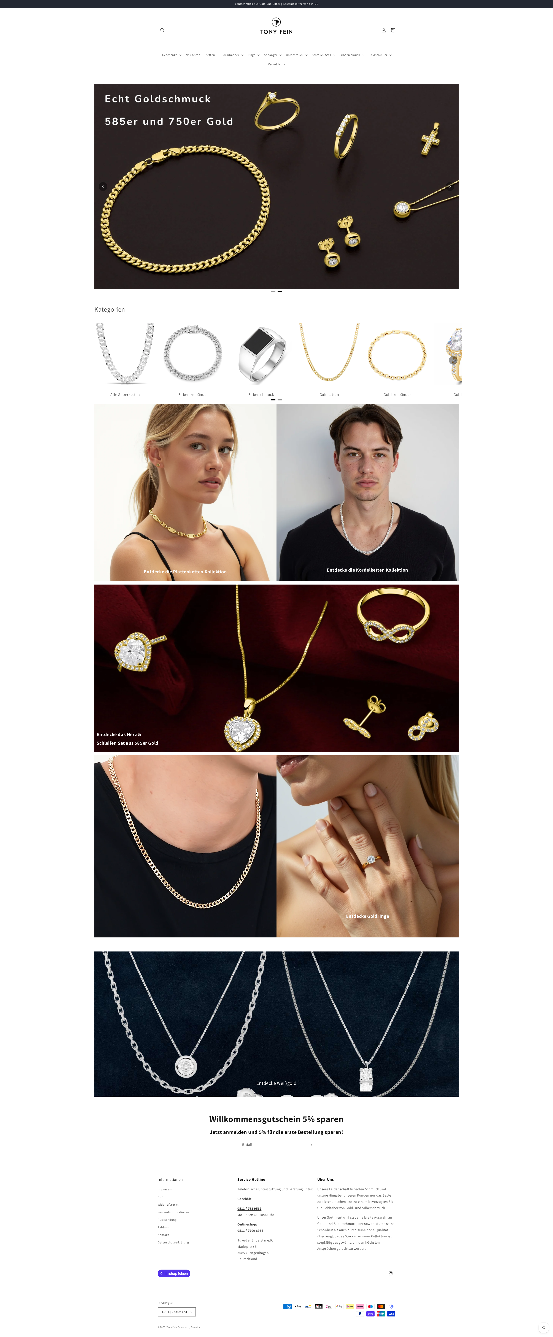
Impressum (165, 1189)
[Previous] (103, 186)
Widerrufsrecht (168, 1204)
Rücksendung (167, 1220)
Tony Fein (172, 1327)
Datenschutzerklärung (173, 1242)
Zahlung (163, 1227)
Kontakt (163, 1235)
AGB (161, 1197)
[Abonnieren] (310, 1145)
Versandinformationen (173, 1212)
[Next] (450, 186)
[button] (162, 30)
